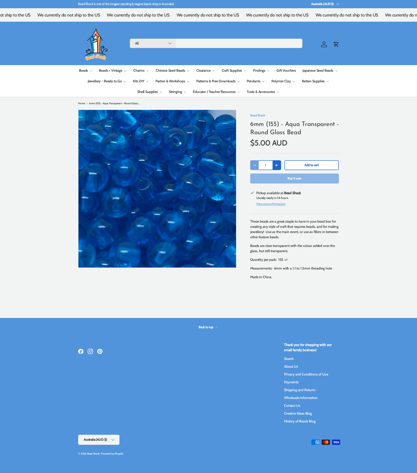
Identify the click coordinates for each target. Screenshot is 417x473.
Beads (83, 70)
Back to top (206, 327)
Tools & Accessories (261, 92)
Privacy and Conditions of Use (306, 374)
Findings (259, 70)
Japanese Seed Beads (318, 70)
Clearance (203, 70)
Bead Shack (257, 115)
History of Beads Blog (300, 421)
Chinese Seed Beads (170, 70)
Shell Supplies (147, 92)
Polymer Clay (281, 81)
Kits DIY (138, 81)
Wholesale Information (301, 398)
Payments (291, 382)
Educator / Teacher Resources (214, 92)
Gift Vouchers (286, 70)
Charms (139, 70)
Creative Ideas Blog (298, 413)
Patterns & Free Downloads (216, 81)
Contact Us (292, 406)
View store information (270, 204)
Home (81, 103)
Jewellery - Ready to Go (105, 81)
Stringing (175, 92)
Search (289, 359)
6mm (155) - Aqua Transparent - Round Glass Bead (115, 103)
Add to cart (311, 165)
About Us (291, 366)
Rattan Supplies (313, 81)
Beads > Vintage (110, 70)
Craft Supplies (232, 70)
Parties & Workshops (170, 81)
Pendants (253, 81)
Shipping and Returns (300, 390)
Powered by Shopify (112, 453)
